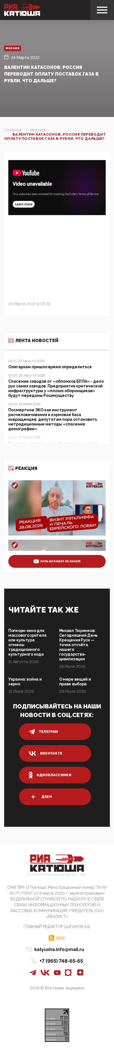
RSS (60, 938)
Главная (13, 130)
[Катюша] (22, 10)
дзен (47, 797)
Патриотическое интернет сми (57, 875)
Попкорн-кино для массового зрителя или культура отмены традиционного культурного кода (27, 642)
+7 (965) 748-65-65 (61, 961)
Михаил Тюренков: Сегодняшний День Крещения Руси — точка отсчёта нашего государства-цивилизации (78, 644)
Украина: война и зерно (25, 681)
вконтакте (51, 753)
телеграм (48, 732)
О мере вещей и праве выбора (75, 681)
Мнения (13, 48)
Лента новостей (36, 340)
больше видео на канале (60, 561)
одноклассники (54, 775)
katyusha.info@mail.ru (59, 949)
